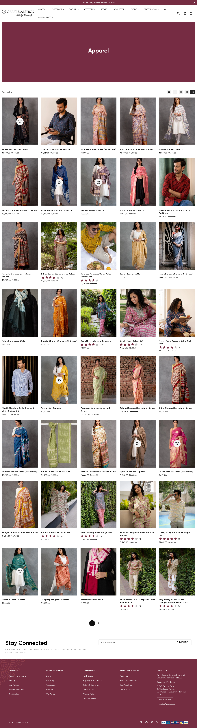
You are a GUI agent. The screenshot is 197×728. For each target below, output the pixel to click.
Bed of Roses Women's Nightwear (96, 341)
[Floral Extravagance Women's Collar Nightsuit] (138, 504)
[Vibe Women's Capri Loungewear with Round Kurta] (138, 571)
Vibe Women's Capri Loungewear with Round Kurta (137, 601)
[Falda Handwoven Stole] (20, 313)
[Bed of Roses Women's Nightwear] (99, 313)
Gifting (134, 9)
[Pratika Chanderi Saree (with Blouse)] (20, 182)
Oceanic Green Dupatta (13, 600)
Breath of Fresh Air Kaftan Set (55, 532)
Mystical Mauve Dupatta (92, 210)
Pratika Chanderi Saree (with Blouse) (19, 210)
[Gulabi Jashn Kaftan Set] (138, 313)
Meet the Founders (128, 680)
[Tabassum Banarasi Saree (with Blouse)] (99, 380)
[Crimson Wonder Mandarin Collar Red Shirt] (177, 182)
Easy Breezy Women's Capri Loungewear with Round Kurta (173, 601)
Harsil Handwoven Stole (92, 600)
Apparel (104, 9)
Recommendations (17, 676)
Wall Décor (119, 9)
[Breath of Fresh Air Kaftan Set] (59, 504)
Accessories (89, 9)
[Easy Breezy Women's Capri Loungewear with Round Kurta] (177, 571)
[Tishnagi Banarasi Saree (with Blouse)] (138, 380)
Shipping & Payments (92, 680)
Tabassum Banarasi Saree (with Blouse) (95, 409)
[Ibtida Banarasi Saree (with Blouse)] (177, 246)
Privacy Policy (89, 694)
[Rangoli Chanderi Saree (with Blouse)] (20, 504)
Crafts (41, 9)
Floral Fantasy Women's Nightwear (97, 532)
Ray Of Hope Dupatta (130, 274)
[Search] (178, 13)
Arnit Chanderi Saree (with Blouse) (136, 149)
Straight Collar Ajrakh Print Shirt (57, 149)
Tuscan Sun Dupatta (51, 408)
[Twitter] (157, 722)
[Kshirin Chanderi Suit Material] (59, 444)
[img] (50, 277)
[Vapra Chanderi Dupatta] (177, 121)
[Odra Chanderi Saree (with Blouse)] (177, 380)
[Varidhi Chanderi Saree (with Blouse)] (20, 444)
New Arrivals (14, 685)
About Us (124, 676)
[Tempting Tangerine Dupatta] (59, 571)
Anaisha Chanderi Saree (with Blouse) (98, 472)
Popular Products (16, 689)
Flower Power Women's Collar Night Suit (175, 342)
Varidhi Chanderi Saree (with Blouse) (19, 472)
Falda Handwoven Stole (13, 341)
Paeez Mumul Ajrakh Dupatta (16, 149)
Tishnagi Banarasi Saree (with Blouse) (137, 408)
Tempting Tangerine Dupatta (55, 600)
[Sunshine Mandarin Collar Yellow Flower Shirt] (99, 246)
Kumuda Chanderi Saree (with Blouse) (16, 275)
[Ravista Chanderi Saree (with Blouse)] (59, 313)
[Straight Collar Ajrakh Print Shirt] (59, 121)
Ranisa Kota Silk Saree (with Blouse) (176, 472)
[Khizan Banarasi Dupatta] (138, 182)
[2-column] (175, 92)
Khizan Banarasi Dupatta (132, 210)
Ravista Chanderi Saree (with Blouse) (59, 341)
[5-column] (192, 92)
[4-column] (187, 92)
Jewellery (72, 9)
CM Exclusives (44, 17)
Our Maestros (126, 685)
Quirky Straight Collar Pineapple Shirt (174, 533)
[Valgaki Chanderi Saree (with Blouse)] (99, 121)
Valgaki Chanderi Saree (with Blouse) (98, 149)
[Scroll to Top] (192, 713)
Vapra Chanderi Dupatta (171, 149)
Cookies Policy (89, 699)
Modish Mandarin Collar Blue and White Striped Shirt (18, 409)
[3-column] (181, 92)
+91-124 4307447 (165, 699)
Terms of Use (88, 689)
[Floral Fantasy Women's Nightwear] (99, 504)
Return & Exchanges (92, 685)
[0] (191, 13)
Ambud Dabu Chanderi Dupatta (56, 210)
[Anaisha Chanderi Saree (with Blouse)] (99, 444)
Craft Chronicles (151, 9)
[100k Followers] (152, 722)
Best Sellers (14, 694)
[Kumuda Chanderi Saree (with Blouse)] (20, 246)
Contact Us (125, 689)
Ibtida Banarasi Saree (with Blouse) (176, 274)
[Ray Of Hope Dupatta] (138, 246)
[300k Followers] (146, 722)
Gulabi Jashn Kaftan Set (131, 341)
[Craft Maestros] (18, 13)
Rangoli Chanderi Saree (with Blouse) (20, 532)
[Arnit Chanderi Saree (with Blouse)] (138, 121)
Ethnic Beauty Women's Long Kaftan (58, 274)
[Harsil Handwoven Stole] (99, 571)
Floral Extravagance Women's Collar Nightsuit (137, 533)
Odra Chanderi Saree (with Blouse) (175, 408)
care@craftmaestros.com (167, 704)
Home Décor (56, 9)
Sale (165, 9)
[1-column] (169, 92)
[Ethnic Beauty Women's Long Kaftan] (59, 246)
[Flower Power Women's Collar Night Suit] (177, 313)
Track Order (88, 676)
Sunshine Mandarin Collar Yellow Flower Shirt (96, 275)
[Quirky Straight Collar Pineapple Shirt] (177, 504)
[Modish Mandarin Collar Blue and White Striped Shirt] (20, 380)
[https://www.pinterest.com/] (141, 722)
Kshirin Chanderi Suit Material (55, 472)
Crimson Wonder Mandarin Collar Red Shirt (175, 211)
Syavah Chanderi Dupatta (132, 472)
